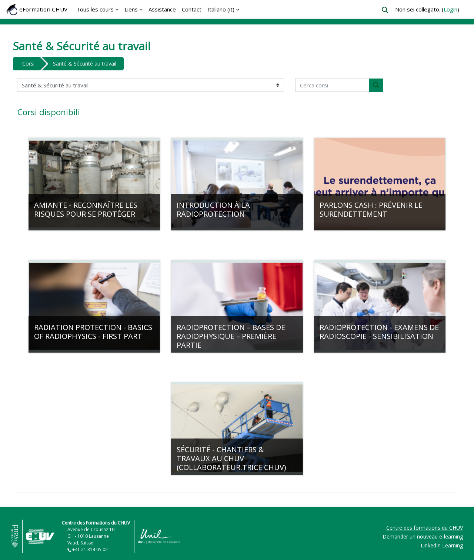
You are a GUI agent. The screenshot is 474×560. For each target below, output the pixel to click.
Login (450, 9)
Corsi (28, 63)
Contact (191, 9)
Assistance (162, 9)
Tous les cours (95, 9)
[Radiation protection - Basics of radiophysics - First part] (94, 306)
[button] (385, 9)
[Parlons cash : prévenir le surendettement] (379, 184)
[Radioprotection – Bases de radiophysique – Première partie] (237, 306)
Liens (131, 9)
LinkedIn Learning (442, 545)
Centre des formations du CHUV (424, 527)
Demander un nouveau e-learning (423, 536)
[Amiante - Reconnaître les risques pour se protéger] (94, 184)
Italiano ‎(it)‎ (220, 9)
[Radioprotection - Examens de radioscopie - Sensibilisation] (379, 306)
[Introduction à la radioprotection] (237, 184)
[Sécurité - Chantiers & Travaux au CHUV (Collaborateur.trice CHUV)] (237, 428)
